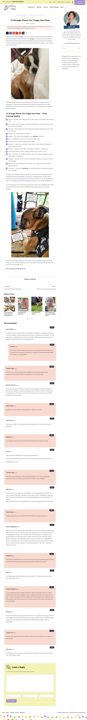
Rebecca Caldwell (30, 23)
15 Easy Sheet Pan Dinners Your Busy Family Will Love (8, 314)
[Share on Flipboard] (13, 33)
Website (42, 696)
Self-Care (38, 7)
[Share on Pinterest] (17, 33)
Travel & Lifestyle (54, 7)
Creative (45, 7)
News (61, 7)
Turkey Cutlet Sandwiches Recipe (12, 288)
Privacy (63, 2)
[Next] (55, 307)
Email (25, 696)
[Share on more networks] (23, 33)
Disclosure (68, 2)
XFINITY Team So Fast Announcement (46, 288)
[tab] (27, 318)
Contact (58, 2)
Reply (52, 327)
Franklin (32, 38)
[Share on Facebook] (10, 33)
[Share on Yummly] (20, 33)
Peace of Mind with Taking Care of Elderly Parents (50, 314)
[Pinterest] (72, 2)
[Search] (79, 48)
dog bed (35, 136)
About (54, 2)
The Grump (25, 168)
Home (50, 2)
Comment (10, 676)
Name (9, 696)
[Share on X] (7, 33)
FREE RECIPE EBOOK (18, 1)
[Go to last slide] (4, 307)
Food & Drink (31, 7)
